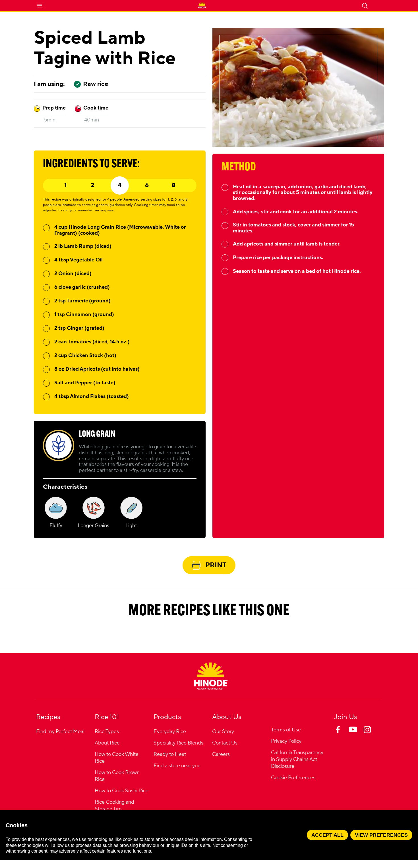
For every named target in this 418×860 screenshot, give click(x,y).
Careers (221, 754)
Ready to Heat (170, 754)
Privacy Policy (286, 741)
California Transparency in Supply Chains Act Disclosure (297, 759)
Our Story (223, 731)
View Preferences (381, 835)
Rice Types (107, 731)
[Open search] (364, 5)
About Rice (107, 743)
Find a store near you (177, 765)
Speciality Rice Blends (178, 743)
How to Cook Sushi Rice (121, 790)
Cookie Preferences (293, 778)
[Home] (211, 676)
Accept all (327, 835)
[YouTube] (358, 735)
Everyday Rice (170, 731)
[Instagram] (373, 735)
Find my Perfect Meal (60, 731)
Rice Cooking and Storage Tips (114, 805)
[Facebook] (343, 735)
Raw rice (95, 84)
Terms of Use (286, 730)
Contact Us (224, 743)
